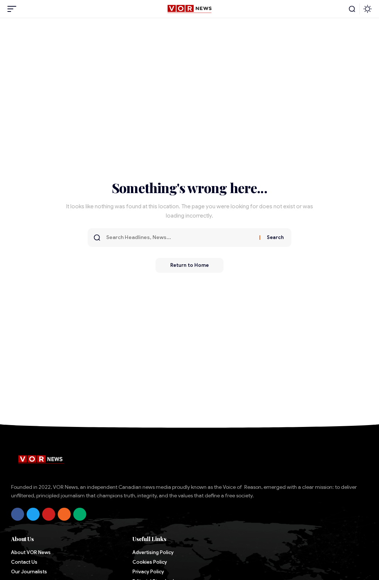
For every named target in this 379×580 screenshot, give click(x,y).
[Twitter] (33, 514)
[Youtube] (48, 514)
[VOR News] (189, 8)
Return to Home (189, 265)
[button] (13, 9)
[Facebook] (17, 514)
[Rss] (64, 514)
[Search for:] (180, 237)
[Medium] (79, 514)
